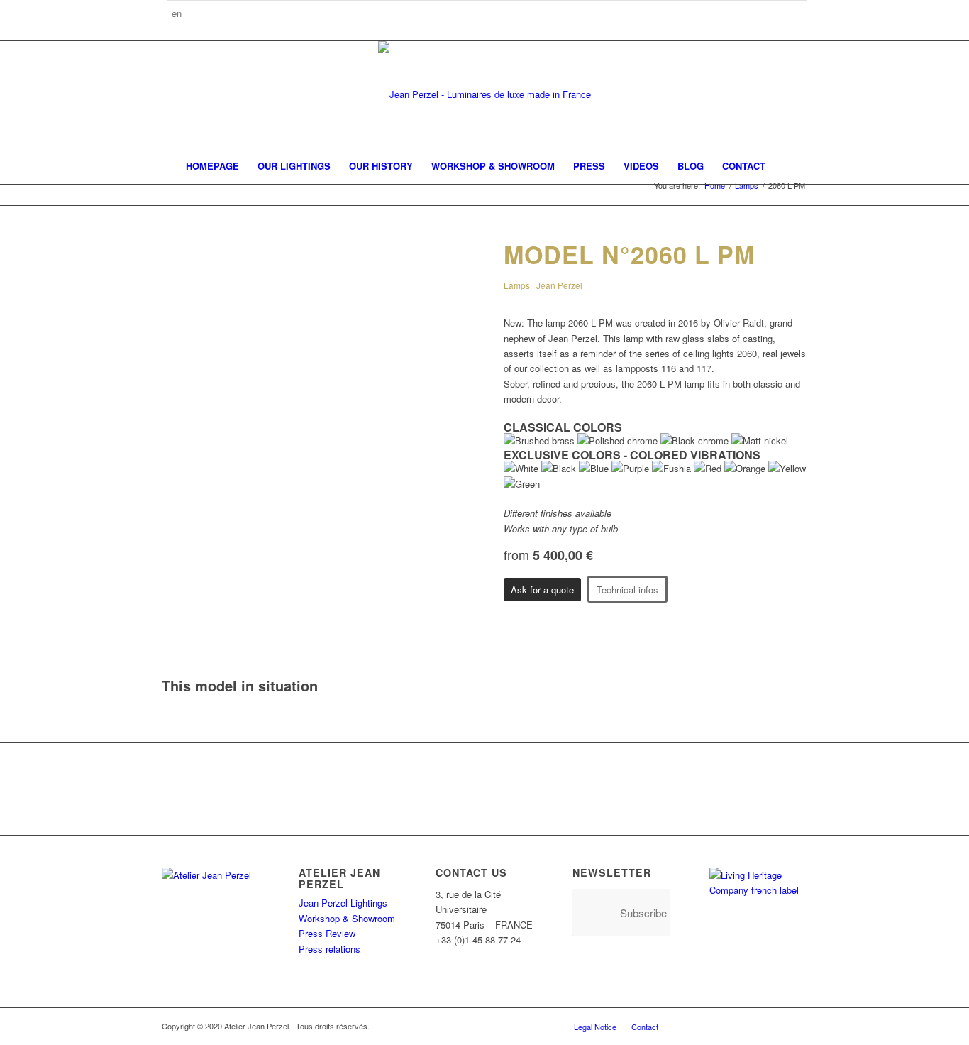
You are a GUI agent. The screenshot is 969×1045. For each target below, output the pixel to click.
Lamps (746, 185)
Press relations (329, 949)
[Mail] (796, 1025)
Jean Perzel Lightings (343, 902)
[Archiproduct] (775, 1025)
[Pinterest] (732, 1025)
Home (714, 185)
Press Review (327, 933)
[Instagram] (711, 1025)
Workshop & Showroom (347, 918)
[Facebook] (690, 1025)
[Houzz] (754, 1025)
